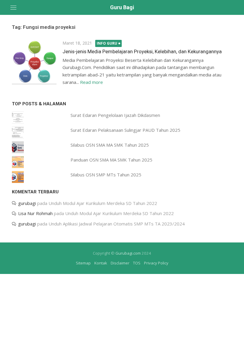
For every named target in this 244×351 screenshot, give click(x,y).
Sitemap (83, 263)
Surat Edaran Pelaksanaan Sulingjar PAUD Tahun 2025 (125, 130)
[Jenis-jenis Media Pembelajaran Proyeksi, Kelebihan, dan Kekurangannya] (34, 62)
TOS (136, 263)
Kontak (100, 263)
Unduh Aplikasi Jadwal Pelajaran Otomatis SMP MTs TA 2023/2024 (117, 224)
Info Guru (107, 43)
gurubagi (27, 203)
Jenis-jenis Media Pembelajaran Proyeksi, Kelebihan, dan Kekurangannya (142, 51)
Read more (91, 82)
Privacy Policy (156, 263)
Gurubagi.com (128, 253)
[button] (34, 62)
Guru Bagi (122, 7)
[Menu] (13, 7)
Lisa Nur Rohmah (35, 213)
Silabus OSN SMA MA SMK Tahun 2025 (110, 145)
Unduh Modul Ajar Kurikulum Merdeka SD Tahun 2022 (103, 203)
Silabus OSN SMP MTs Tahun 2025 (106, 175)
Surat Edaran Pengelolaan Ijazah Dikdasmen (115, 115)
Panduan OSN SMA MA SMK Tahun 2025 (111, 160)
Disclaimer (120, 263)
